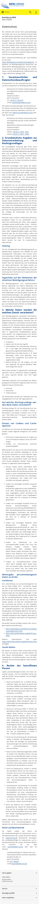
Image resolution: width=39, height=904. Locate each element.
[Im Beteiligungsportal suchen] (30, 12)
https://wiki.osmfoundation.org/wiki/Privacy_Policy (19, 642)
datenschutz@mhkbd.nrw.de (23, 113)
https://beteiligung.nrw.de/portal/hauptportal (18, 62)
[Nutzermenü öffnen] (36, 12)
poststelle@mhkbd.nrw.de (21, 102)
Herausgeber (7, 873)
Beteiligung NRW (9, 17)
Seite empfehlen (8, 898)
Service (4, 889)
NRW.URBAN (6, 877)
